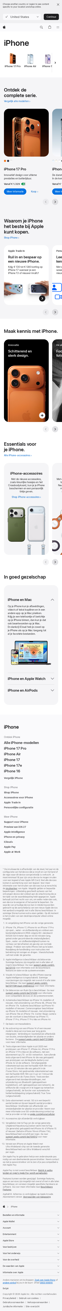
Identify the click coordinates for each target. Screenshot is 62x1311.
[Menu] (58, 27)
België (6, 1288)
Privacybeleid (9, 1298)
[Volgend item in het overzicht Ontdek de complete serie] (55, 202)
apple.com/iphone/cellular (42, 1114)
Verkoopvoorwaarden (37, 1302)
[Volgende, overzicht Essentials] (55, 562)
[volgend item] (55, 62)
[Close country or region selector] (58, 4)
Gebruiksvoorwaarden (13, 1302)
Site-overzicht (32, 1306)
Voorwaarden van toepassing (37, 1197)
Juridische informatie (13, 1306)
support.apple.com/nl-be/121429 (21, 993)
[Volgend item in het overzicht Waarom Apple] (55, 312)
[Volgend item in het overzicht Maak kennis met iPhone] (55, 429)
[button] (22, 16)
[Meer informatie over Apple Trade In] (26, 275)
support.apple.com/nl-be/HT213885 (35, 1039)
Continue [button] (51, 16)
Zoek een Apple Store (45, 1280)
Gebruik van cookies (29, 1298)
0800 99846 (46, 1283)
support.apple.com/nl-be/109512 (21, 1137)
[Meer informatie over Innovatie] (26, 380)
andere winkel (9, 1283)
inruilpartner (11, 888)
